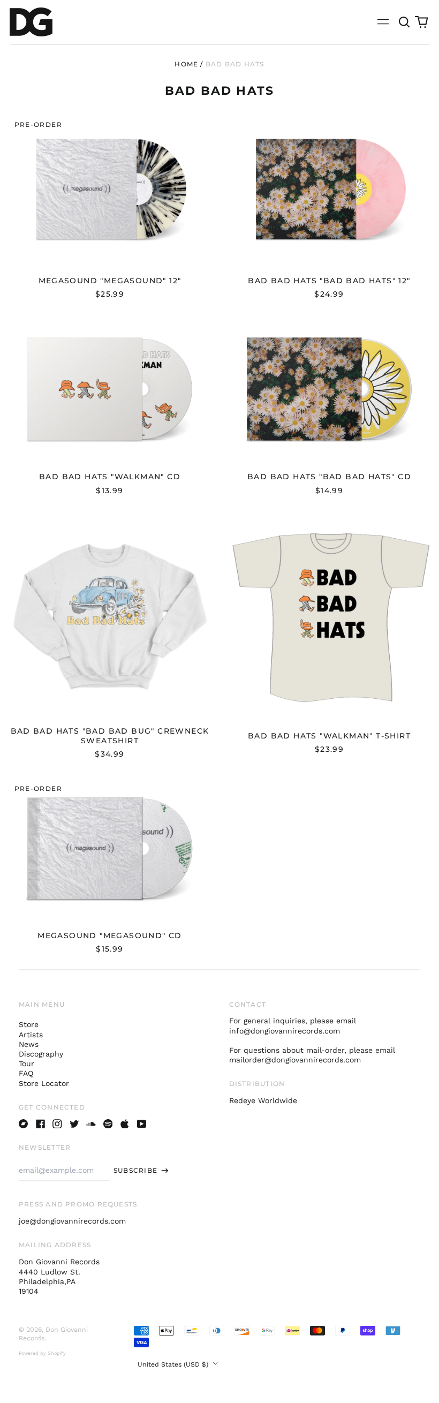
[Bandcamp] (23, 1124)
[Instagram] (57, 1124)
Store (29, 1024)
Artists (31, 1034)
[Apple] (125, 1124)
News (29, 1044)
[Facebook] (41, 1124)
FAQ (26, 1073)
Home (186, 64)
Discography (41, 1054)
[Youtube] (142, 1124)
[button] (404, 22)
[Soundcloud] (91, 1124)
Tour (26, 1063)
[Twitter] (74, 1124)
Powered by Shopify (42, 1353)
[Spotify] (108, 1124)
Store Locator (44, 1083)
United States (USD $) (174, 1364)
